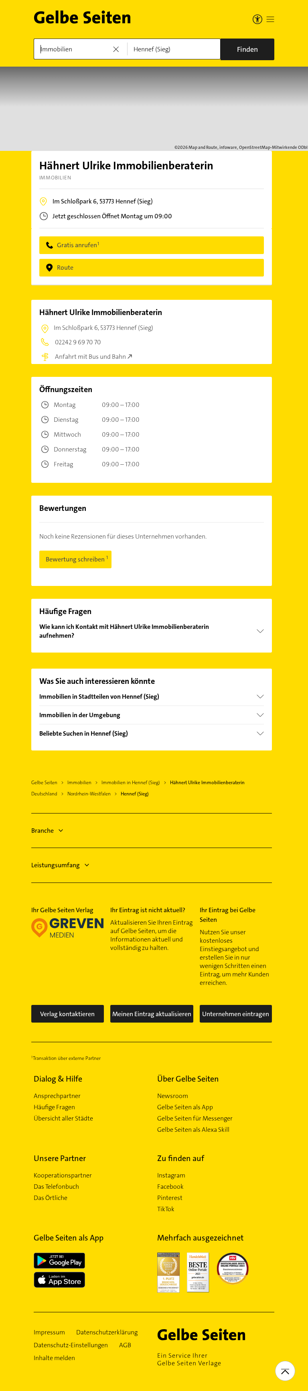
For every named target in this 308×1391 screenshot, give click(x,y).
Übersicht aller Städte (63, 1118)
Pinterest (169, 1198)
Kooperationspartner (63, 1175)
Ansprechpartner (57, 1096)
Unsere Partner (60, 1158)
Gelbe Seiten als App (185, 1107)
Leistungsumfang (55, 865)
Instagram (171, 1175)
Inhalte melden (54, 1358)
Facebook (170, 1187)
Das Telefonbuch (56, 1187)
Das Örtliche (50, 1198)
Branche (42, 830)
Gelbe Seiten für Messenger (195, 1118)
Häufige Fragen (54, 1107)
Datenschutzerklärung (107, 1332)
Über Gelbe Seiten (188, 1079)
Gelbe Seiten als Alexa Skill (193, 1130)
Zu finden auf (180, 1158)
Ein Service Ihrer (189, 1359)
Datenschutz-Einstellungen (71, 1345)
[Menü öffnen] (270, 19)
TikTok (165, 1209)
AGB (125, 1345)
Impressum (49, 1332)
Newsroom (172, 1096)
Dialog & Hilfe (58, 1079)
